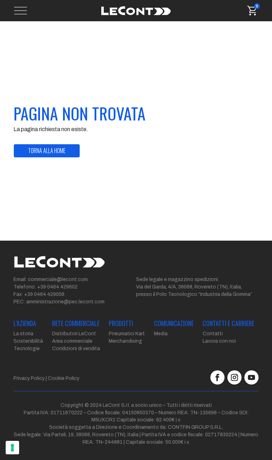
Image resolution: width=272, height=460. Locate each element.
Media (161, 333)
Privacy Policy (29, 378)
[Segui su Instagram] (234, 377)
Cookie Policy (63, 378)
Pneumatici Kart (127, 333)
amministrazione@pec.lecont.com (65, 301)
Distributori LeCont (74, 333)
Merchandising (125, 341)
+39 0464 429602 (57, 287)
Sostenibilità (28, 341)
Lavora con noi (219, 341)
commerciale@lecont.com (58, 279)
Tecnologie (26, 348)
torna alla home (47, 150)
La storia (23, 333)
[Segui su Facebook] (217, 377)
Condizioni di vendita (76, 348)
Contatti (213, 333)
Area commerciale (72, 341)
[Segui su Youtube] (251, 377)
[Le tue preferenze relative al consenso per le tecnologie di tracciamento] (12, 447)
